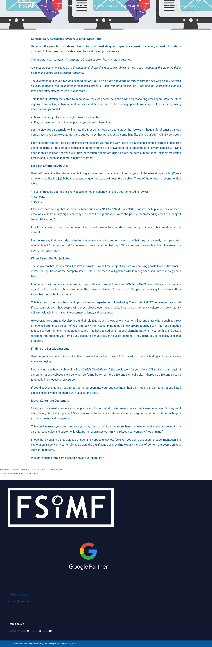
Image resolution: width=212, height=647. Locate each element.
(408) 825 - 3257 (18, 594)
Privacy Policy (70, 643)
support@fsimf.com (19, 601)
